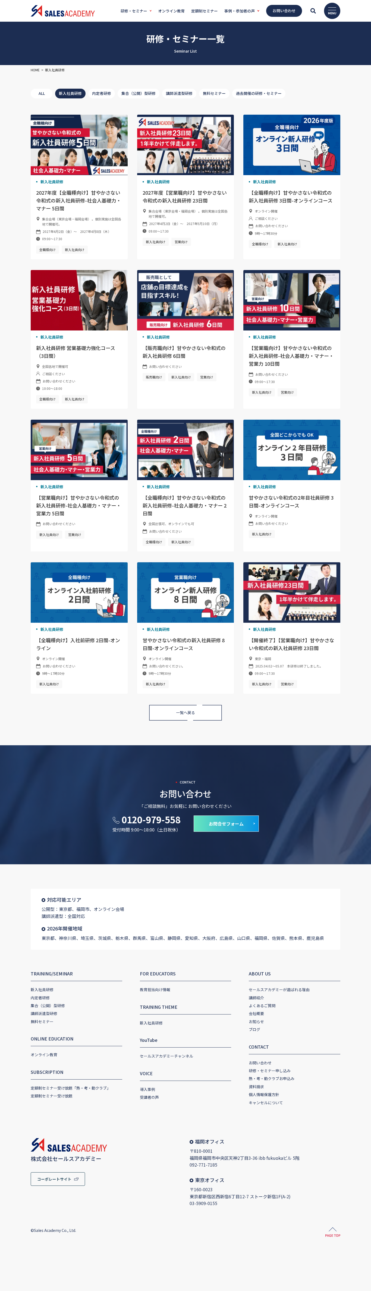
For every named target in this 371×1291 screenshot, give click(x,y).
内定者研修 (101, 93)
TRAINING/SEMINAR (52, 973)
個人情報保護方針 (264, 1094)
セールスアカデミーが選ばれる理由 (279, 989)
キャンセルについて (266, 1102)
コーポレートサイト (54, 1179)
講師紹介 (256, 997)
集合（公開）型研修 (138, 93)
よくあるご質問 (262, 1005)
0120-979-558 (151, 819)
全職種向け (47, 249)
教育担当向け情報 (155, 989)
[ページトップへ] (332, 1233)
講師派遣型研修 (179, 93)
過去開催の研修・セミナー (259, 93)
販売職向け (154, 377)
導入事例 (147, 1089)
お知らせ (256, 1021)
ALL (42, 93)
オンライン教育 (44, 1054)
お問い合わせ (260, 1062)
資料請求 (256, 1086)
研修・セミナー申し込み (270, 1070)
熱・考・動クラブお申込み (271, 1078)
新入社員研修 (70, 93)
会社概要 (256, 1013)
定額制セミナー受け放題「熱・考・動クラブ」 (71, 1088)
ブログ (254, 1029)
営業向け (181, 241)
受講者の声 (149, 1097)
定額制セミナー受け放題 (52, 1096)
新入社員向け (74, 249)
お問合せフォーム (226, 823)
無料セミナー (214, 93)
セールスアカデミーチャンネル (166, 1056)
